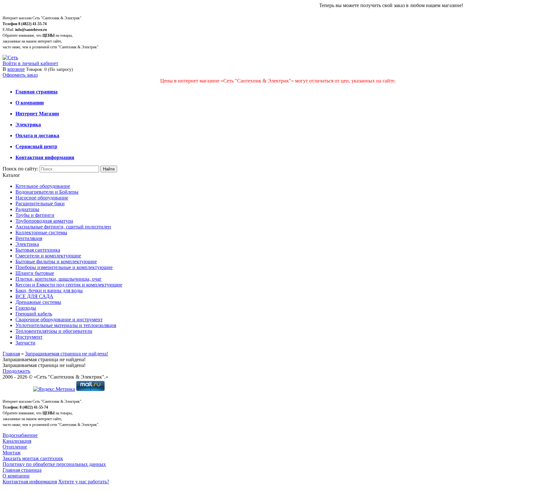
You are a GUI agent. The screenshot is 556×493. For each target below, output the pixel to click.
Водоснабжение (20, 435)
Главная (11, 353)
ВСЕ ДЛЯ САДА (34, 296)
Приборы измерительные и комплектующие (64, 267)
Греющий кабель (33, 313)
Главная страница (22, 470)
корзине (16, 69)
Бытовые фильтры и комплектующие (56, 261)
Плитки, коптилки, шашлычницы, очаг (58, 279)
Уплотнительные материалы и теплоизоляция (65, 325)
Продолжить (16, 371)
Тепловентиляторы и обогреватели (53, 331)
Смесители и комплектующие (48, 255)
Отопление (15, 447)
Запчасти (25, 342)
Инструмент (28, 337)
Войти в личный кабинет (30, 63)
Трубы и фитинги (34, 215)
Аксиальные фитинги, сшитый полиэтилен (63, 226)
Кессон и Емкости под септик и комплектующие (68, 284)
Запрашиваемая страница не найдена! (66, 353)
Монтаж (12, 452)
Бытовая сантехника (37, 250)
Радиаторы (27, 209)
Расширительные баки (40, 203)
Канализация (17, 441)
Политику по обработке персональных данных (54, 464)
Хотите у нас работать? (83, 481)
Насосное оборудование (41, 197)
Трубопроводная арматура (44, 221)
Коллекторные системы (41, 232)
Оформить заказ (20, 75)
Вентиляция (28, 238)
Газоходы (25, 308)
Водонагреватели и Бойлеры (47, 192)
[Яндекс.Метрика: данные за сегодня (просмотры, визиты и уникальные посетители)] (54, 389)
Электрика (27, 244)
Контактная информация (30, 481)
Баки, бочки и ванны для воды (49, 290)
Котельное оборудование (42, 186)
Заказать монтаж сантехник (33, 458)
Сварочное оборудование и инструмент (59, 319)
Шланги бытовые (34, 273)
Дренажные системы (38, 302)
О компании (16, 476)
